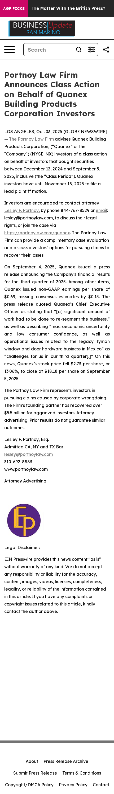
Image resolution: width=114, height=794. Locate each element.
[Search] (78, 49)
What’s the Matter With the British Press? (60, 8)
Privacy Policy (73, 784)
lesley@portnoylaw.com (28, 454)
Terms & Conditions (81, 773)
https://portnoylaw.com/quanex (37, 232)
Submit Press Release (35, 773)
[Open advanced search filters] (91, 49)
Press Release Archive (65, 761)
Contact (101, 784)
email (101, 210)
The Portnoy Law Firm (31, 139)
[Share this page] (106, 49)
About (32, 761)
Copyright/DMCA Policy (29, 784)
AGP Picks (14, 8)
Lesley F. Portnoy (21, 210)
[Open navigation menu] (9, 49)
